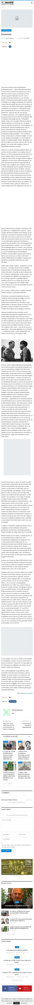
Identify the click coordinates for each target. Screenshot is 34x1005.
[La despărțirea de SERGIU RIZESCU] (17, 898)
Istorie (17, 902)
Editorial (9, 30)
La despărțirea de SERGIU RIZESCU (17, 906)
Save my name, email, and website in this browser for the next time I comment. (16, 846)
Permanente (29, 693)
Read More (24, 1003)
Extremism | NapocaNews (9, 800)
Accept (16, 1003)
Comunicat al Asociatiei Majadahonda (26, 725)
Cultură (3, 30)
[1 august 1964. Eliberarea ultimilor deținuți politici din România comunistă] (24, 766)
